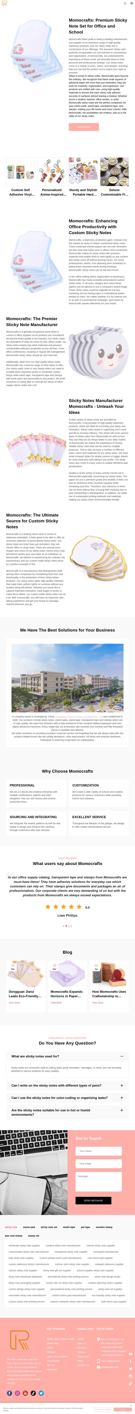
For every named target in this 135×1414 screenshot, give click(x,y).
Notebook (52, 1369)
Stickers (51, 1352)
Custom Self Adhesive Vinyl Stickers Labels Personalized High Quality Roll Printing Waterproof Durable (20, 192)
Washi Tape (53, 1343)
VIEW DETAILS (20, 172)
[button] (63, 926)
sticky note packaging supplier (24, 1283)
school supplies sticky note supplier (95, 1270)
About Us (82, 1343)
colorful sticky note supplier (100, 1245)
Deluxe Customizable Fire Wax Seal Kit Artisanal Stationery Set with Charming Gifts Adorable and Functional (114, 192)
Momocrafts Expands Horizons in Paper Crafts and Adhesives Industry (67, 994)
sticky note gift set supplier (57, 1270)
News (80, 1361)
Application (83, 1356)
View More (14, 1002)
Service (81, 1352)
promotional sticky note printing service (68, 1276)
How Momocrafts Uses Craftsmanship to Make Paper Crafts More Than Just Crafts (109, 994)
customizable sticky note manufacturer (29, 1251)
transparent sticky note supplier (71, 1251)
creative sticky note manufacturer (63, 1245)
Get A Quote (83, 127)
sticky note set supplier (110, 1289)
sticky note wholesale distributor (25, 1276)
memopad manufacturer (106, 1251)
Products (82, 1347)
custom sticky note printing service (27, 1301)
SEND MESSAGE (93, 1200)
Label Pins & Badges (58, 1356)
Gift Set (51, 1365)
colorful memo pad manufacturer (69, 1295)
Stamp (50, 1347)
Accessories (53, 1361)
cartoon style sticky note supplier (72, 1264)
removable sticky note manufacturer (27, 1295)
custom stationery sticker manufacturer (29, 1264)
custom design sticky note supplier (27, 1289)
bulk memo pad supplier (113, 1301)
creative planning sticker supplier (105, 1283)
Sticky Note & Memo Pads (60, 1339)
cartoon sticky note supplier (23, 1270)
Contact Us (83, 1365)
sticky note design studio (107, 1276)
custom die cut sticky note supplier (64, 1283)
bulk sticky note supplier (21, 1258)
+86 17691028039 (110, 1361)
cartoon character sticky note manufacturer (72, 1301)
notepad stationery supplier (109, 1264)
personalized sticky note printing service (71, 1289)
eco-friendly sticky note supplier (108, 1295)
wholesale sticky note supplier (24, 1245)
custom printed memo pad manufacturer (61, 1258)
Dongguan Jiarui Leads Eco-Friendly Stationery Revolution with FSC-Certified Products (25, 994)
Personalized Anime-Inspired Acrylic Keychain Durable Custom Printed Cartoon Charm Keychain (51, 192)
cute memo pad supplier (100, 1258)
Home (80, 1339)
